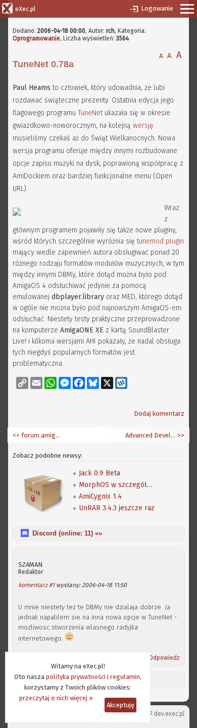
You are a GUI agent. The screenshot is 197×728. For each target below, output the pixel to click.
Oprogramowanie (36, 38)
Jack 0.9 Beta (99, 473)
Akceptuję (120, 705)
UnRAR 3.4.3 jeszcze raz (117, 508)
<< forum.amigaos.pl (38, 435)
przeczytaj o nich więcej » (56, 698)
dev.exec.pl (169, 713)
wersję (143, 125)
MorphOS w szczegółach (117, 484)
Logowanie (157, 8)
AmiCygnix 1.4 (100, 496)
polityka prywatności (76, 677)
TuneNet (90, 113)
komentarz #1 (36, 585)
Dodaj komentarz (159, 413)
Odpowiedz (164, 657)
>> (180, 435)
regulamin (125, 677)
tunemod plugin (160, 241)
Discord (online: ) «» (67, 533)
